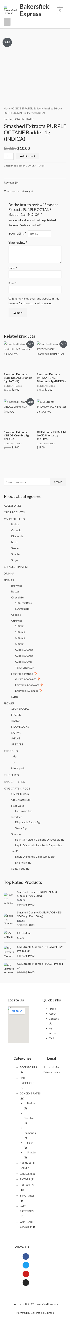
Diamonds (17, 536)
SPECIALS (17, 744)
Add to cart (27, 156)
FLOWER (9, 703)
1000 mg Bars (23, 602)
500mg (19, 643)
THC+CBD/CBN (24, 667)
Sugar (14, 560)
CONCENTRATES (14, 519)
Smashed (16, 834)
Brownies (16, 585)
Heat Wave (17, 805)
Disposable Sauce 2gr (28, 822)
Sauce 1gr (21, 828)
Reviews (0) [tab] (11, 182)
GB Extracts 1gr (20, 799)
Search (58, 481)
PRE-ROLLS (11, 751)
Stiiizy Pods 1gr (20, 868)
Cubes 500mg (23, 661)
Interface (16, 817)
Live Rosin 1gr (23, 811)
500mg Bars (22, 608)
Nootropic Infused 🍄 (24, 673)
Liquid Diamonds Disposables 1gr (35, 856)
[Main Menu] (7, 22)
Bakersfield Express (35, 10)
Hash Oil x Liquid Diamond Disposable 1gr (40, 839)
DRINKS (9, 573)
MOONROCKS (20, 726)
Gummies (16, 620)
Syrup (14, 696)
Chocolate (17, 597)
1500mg (20, 631)
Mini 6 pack (18, 768)
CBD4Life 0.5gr (20, 794)
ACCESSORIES (12, 505)
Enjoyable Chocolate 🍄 (29, 684)
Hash (14, 542)
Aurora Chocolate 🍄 (27, 678)
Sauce (14, 548)
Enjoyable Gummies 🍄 (28, 690)
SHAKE (15, 738)
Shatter (15, 554)
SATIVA (15, 732)
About (52, 1013)
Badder (15, 524)
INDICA (15, 720)
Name (13, 268)
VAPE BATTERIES (14, 781)
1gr (13, 762)
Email (13, 283)
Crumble (16, 530)
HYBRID (16, 714)
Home (7, 108)
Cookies (16, 614)
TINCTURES (11, 775)
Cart (51, 1038)
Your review (18, 242)
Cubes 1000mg (24, 649)
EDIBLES (9, 580)
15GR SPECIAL (20, 708)
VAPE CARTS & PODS (17, 788)
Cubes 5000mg (24, 655)
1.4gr (14, 756)
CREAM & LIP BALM (16, 566)
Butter (15, 591)
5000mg (20, 637)
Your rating (17, 233)
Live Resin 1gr (23, 862)
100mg (19, 625)
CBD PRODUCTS (14, 512)
